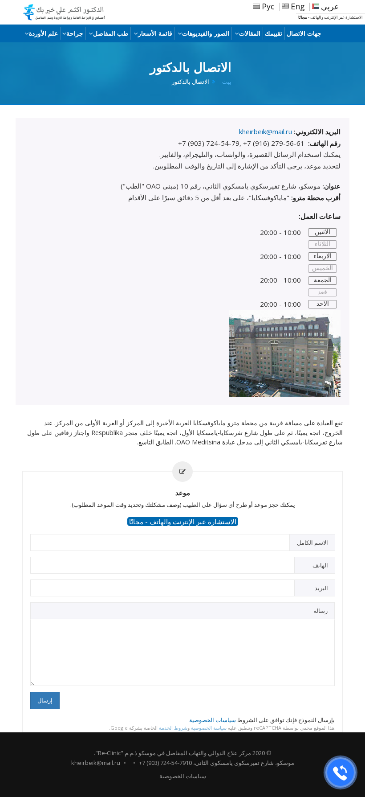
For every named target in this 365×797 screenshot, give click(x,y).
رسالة (320, 611)
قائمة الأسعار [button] (155, 33)
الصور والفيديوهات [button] (205, 33)
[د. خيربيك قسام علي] (69, 12)
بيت (226, 82)
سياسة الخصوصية (209, 727)
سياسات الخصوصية (212, 720)
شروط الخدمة (173, 727)
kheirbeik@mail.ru (95, 763)
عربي (330, 6)
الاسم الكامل (312, 542)
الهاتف (320, 565)
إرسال (45, 700)
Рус (268, 6)
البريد (321, 588)
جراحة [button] (74, 33)
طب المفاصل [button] (110, 33)
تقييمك (273, 33)
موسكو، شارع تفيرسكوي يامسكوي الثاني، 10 (240, 763)
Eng (298, 6)
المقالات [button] (249, 33)
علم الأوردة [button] (43, 33)
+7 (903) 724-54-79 (162, 763)
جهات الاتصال (304, 33)
